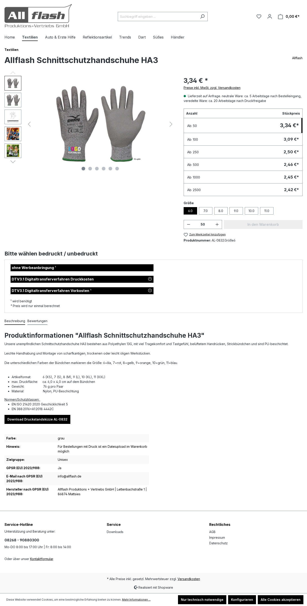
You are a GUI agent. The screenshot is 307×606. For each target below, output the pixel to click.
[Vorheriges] (29, 124)
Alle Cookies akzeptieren (280, 599)
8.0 (220, 211)
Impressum (217, 537)
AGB (212, 532)
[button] (150, 279)
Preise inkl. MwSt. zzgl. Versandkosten (212, 88)
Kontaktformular (41, 559)
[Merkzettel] (259, 16)
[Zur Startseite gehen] (38, 15)
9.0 (236, 211)
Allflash (297, 58)
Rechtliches (219, 524)
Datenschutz (218, 543)
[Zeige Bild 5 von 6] (110, 168)
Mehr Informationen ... (136, 599)
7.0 (205, 211)
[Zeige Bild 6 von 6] (117, 168)
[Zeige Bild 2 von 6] (90, 168)
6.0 (190, 211)
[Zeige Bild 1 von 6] (83, 168)
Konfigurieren (242, 599)
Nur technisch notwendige (202, 599)
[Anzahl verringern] (188, 224)
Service (114, 524)
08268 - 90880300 (21, 540)
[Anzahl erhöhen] (217, 224)
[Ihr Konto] (269, 16)
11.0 (266, 211)
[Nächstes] (171, 124)
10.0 (251, 211)
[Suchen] (202, 16)
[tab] (14, 321)
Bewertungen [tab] (37, 321)
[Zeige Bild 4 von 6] (103, 168)
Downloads (115, 532)
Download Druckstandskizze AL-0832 (37, 419)
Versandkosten (189, 579)
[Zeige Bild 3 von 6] (97, 168)
